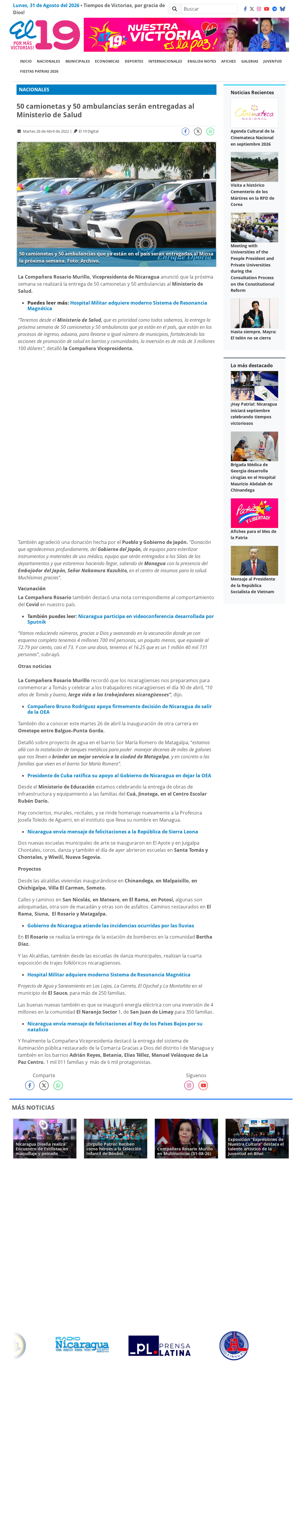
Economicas (107, 61)
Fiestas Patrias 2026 (39, 71)
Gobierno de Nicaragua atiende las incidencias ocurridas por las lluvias (110, 925)
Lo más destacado (252, 365)
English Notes (202, 61)
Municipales (77, 61)
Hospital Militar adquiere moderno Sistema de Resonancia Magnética (117, 306)
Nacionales (48, 61)
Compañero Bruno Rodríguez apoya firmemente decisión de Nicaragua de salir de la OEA (119, 709)
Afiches (228, 61)
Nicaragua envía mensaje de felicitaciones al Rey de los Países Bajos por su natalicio (115, 1026)
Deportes (134, 61)
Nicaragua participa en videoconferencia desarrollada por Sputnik (120, 619)
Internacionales (165, 61)
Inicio (26, 61)
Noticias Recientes (252, 92)
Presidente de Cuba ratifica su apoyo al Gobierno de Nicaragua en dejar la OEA (119, 775)
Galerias (249, 61)
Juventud (272, 61)
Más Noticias (33, 1107)
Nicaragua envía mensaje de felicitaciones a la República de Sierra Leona (112, 831)
